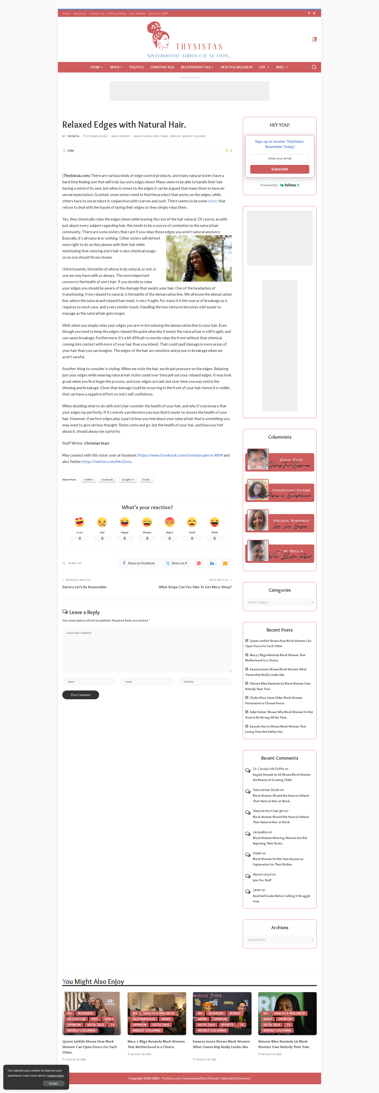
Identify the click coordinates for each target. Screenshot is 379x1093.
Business (85, 1013)
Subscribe (279, 169)
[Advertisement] (189, 91)
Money (235, 1013)
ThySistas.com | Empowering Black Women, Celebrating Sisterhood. (206, 1078)
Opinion (175, 136)
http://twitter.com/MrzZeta (106, 461)
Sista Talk (95, 1024)
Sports (227, 1024)
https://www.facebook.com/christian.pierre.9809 (180, 455)
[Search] (314, 67)
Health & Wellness (146, 136)
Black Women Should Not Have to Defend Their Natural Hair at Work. (281, 798)
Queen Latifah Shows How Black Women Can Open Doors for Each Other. (89, 1046)
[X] (314, 13)
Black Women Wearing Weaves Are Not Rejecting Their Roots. (280, 840)
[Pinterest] (198, 563)
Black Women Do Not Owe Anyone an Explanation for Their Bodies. (278, 861)
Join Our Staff (262, 880)
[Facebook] (309, 13)
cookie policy (55, 1075)
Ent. (95, 1019)
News (164, 136)
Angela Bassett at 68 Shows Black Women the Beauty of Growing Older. (282, 777)
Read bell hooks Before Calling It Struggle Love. (281, 898)
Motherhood (144, 1019)
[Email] (225, 563)
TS (112, 1024)
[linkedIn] (212, 563)
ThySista (73, 136)
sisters (213, 201)
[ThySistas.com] (189, 39)
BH (70, 1013)
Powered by (269, 185)
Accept (53, 1083)
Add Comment (121, 136)
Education (76, 1019)
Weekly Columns (193, 136)
